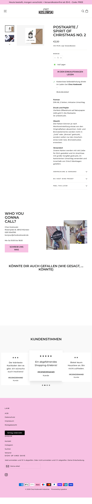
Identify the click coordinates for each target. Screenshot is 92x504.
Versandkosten (70, 46)
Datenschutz (10, 417)
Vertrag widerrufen (14, 433)
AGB (6, 413)
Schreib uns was (16, 248)
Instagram (9, 445)
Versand (8, 453)
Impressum (9, 421)
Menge (56, 53)
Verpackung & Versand (65, 171)
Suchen (8, 449)
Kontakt (8, 441)
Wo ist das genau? (62, 92)
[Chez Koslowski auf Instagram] (6, 474)
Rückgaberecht (11, 425)
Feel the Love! (60, 186)
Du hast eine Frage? (63, 179)
